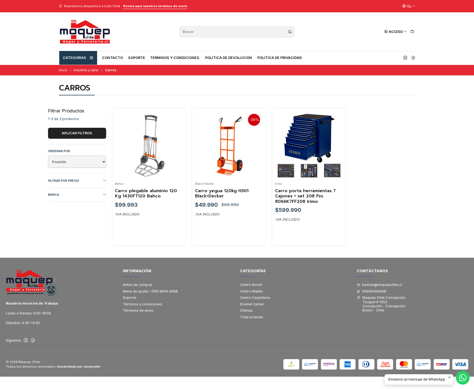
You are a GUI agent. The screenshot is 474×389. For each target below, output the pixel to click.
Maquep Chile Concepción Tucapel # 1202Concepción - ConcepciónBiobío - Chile (383, 304)
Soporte (136, 58)
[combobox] (237, 31)
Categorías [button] (74, 58)
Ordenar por (59, 151)
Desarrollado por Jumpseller (78, 366)
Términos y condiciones (142, 304)
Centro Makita (251, 291)
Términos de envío (138, 310)
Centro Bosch (251, 285)
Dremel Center (252, 304)
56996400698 (374, 291)
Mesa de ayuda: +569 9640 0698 (150, 291)
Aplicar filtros (77, 133)
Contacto (112, 58)
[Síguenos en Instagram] (405, 58)
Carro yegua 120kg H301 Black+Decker (222, 193)
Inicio (63, 70)
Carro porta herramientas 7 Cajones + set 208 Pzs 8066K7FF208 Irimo (305, 196)
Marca (53, 195)
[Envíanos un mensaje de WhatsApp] (463, 378)
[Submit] (290, 31)
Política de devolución (228, 58)
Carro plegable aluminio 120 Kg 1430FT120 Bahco (146, 193)
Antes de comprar (138, 285)
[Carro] (412, 31)
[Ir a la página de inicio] (85, 31)
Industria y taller (86, 70)
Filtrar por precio (63, 181)
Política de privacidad (279, 58)
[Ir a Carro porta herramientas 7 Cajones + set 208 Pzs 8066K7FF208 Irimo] (309, 145)
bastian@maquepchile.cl (382, 285)
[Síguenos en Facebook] (413, 58)
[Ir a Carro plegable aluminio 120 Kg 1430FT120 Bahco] (149, 145)
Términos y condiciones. (175, 58)
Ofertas (246, 310)
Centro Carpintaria (255, 298)
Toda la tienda (251, 317)
